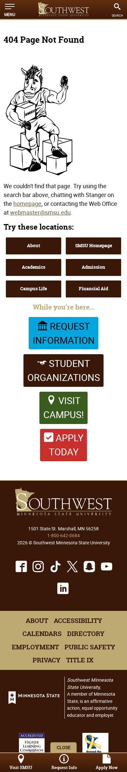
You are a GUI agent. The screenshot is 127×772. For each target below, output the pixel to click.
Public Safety (89, 647)
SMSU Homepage (93, 246)
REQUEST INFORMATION (64, 333)
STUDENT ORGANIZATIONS (63, 370)
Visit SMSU (20, 767)
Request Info (64, 767)
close (64, 747)
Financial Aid (93, 289)
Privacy (47, 660)
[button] (10, 9)
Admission (93, 267)
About (33, 246)
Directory (86, 634)
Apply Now (107, 767)
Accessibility (78, 621)
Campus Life (33, 289)
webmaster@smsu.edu (40, 212)
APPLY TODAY (66, 444)
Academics (33, 267)
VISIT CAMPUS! (63, 407)
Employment (35, 647)
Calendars (42, 634)
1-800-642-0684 (63, 535)
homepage (27, 203)
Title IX (79, 660)
